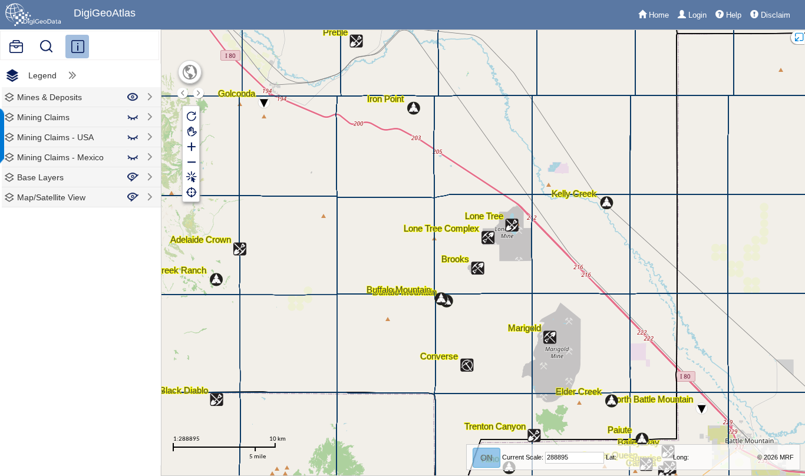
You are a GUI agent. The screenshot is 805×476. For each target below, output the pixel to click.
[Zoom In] (191, 146)
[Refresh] (191, 115)
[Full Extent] (190, 72)
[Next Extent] (198, 93)
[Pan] (191, 131)
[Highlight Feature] (191, 177)
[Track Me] (191, 192)
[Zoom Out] (191, 161)
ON (486, 457)
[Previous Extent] (183, 93)
